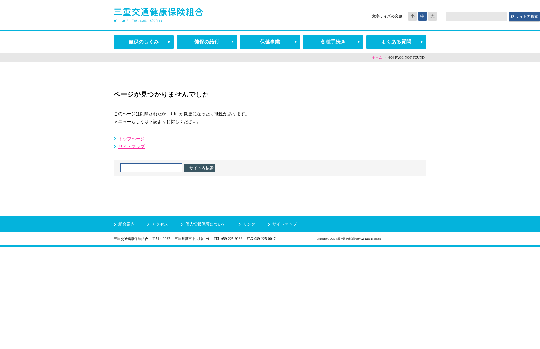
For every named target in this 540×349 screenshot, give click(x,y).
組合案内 (126, 224)
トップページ (131, 139)
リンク (249, 224)
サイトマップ (131, 146)
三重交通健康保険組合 (158, 15)
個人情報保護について (205, 224)
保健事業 (270, 41)
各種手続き (333, 41)
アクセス (160, 224)
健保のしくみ (144, 41)
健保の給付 (206, 41)
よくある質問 (396, 41)
